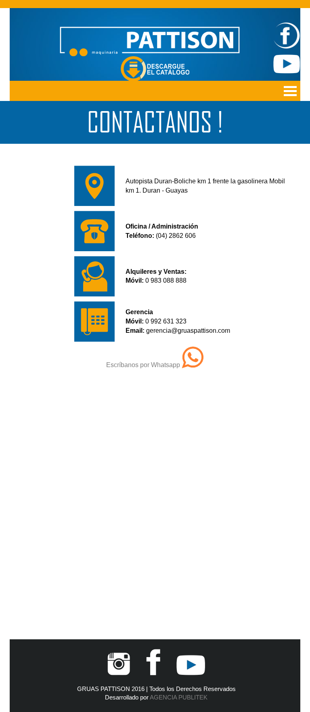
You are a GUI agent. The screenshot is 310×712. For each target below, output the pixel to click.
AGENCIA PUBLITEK (178, 697)
